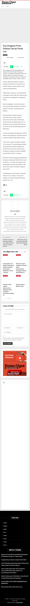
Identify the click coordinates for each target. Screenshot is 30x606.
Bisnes (5, 538)
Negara (5, 54)
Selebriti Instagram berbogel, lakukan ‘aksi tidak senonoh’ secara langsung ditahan (8, 243)
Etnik (5, 532)
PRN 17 (5, 545)
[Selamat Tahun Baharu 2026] (21, 279)
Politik (5, 535)
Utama (5, 522)
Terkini (5, 542)
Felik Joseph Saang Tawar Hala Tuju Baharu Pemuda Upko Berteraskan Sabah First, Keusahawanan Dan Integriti (13, 570)
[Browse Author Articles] (15, 205)
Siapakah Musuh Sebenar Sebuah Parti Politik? (13, 559)
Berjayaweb (19, 602)
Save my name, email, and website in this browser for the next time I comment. (13, 339)
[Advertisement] (15, 25)
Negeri (5, 529)
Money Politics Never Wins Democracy (11, 587)
